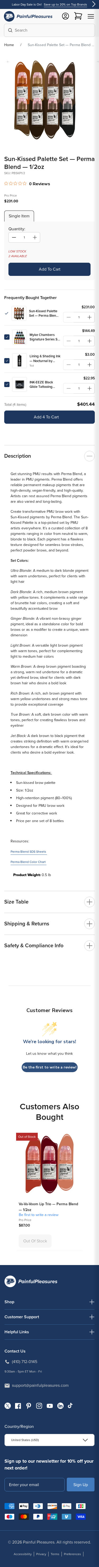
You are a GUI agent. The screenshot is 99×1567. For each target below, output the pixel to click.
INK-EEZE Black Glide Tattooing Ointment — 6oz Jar (44, 384)
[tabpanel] (49, 251)
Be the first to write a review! (50, 1067)
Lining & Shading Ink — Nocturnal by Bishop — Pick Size (45, 358)
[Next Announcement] (94, 4)
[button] (91, 16)
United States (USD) (25, 1440)
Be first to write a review (38, 1215)
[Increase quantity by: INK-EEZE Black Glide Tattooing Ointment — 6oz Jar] (89, 388)
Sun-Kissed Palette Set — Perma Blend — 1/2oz (43, 313)
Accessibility (23, 1554)
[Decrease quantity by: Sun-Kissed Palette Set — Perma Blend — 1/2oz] (68, 317)
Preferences (72, 1554)
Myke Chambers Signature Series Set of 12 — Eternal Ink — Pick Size (45, 337)
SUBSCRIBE (81, 1484)
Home (9, 45)
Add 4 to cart (46, 417)
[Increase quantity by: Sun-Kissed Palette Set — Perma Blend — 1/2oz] (89, 317)
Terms (55, 1554)
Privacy (41, 1554)
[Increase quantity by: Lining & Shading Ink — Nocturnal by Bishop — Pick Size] (89, 364)
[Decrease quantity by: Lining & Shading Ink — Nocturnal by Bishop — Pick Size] (68, 364)
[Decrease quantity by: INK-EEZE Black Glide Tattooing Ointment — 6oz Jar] (68, 388)
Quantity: (16, 229)
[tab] (19, 216)
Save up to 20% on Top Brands (65, 4)
